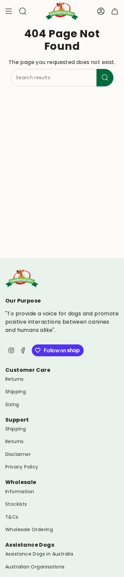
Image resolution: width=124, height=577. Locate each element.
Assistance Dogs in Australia (39, 554)
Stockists (16, 504)
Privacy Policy (21, 467)
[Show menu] (8, 11)
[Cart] (115, 11)
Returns (14, 379)
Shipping (15, 391)
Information (19, 491)
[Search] (105, 77)
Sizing (12, 404)
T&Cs (12, 517)
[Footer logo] (21, 278)
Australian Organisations (35, 566)
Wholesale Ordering (29, 529)
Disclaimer (18, 454)
